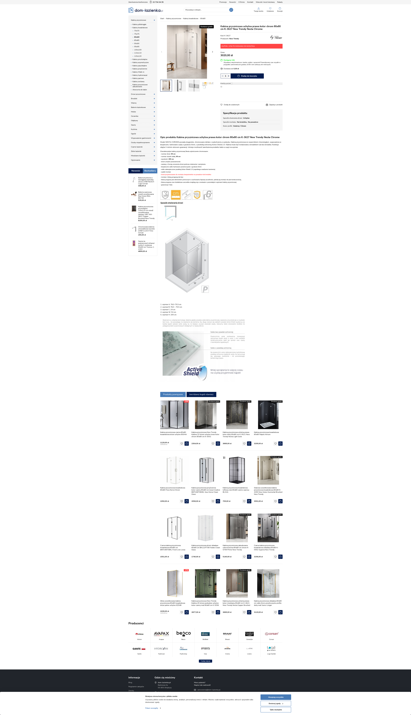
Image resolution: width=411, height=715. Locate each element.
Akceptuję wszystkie (276, 697)
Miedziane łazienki (138, 156)
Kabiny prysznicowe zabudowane (140, 85)
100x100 (137, 50)
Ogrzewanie (135, 160)
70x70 (136, 31)
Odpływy (134, 120)
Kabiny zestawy (138, 81)
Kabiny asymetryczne (141, 62)
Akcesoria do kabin (140, 90)
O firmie (241, 2)
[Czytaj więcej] (205, 661)
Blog (130, 682)
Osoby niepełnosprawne (140, 142)
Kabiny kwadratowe (190, 18)
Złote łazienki (136, 151)
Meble (133, 112)
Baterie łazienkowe (138, 107)
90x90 (136, 43)
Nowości (232, 2)
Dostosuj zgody (275, 703)
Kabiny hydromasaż (140, 75)
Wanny (133, 103)
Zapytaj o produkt (276, 105)
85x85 (136, 40)
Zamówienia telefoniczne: (146, 2)
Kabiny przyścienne (140, 69)
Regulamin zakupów (136, 686)
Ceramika (134, 116)
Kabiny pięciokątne (140, 66)
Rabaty (280, 2)
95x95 (136, 46)
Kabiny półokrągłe (139, 24)
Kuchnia (134, 129)
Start (162, 18)
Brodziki (134, 98)
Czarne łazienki (137, 147)
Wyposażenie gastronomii (141, 138)
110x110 (137, 53)
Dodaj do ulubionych (231, 105)
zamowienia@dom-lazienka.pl (208, 690)
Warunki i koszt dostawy (265, 2)
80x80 (203, 18)
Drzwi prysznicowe (138, 94)
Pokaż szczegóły (151, 708)
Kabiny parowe (138, 78)
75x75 (136, 34)
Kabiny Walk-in (138, 72)
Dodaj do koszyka (249, 76)
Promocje (223, 2)
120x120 (137, 56)
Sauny (133, 125)
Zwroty (131, 690)
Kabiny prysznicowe (173, 18)
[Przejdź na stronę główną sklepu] (145, 10)
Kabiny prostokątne (140, 59)
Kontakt (250, 2)
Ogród (133, 134)
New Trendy (234, 39)
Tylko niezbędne (276, 710)
